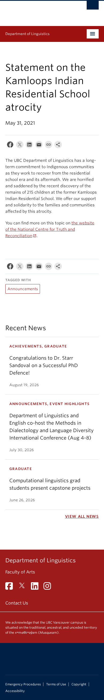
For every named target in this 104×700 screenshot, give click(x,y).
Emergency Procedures (23, 684)
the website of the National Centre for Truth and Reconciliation (49, 229)
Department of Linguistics (27, 34)
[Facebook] (10, 146)
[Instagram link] (49, 587)
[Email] (39, 146)
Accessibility (15, 691)
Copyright (78, 684)
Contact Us (16, 603)
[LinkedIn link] (36, 587)
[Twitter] (20, 146)
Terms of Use (56, 684)
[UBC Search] (93, 6)
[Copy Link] (48, 146)
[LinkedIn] (29, 146)
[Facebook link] (11, 587)
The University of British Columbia (38, 11)
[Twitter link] (24, 587)
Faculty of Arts (20, 572)
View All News (82, 516)
